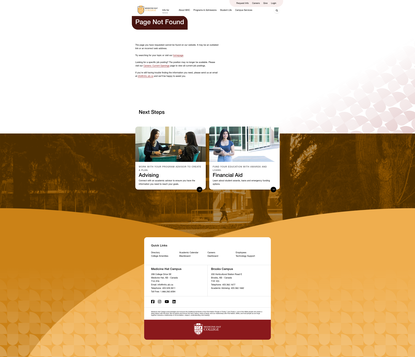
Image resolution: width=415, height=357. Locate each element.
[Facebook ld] (152, 302)
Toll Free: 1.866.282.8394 (163, 292)
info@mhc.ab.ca (145, 76)
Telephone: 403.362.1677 (223, 285)
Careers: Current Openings (156, 66)
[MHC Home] (147, 10)
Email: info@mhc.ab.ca (162, 285)
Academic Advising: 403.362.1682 (227, 288)
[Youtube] (167, 302)
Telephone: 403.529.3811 (163, 288)
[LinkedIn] (174, 302)
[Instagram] (159, 302)
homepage (178, 56)
